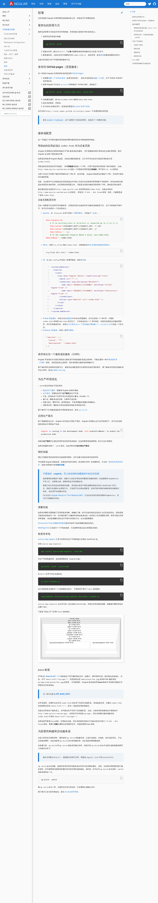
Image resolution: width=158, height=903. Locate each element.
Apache (46, 213)
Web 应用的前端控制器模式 (98, 245)
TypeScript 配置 (10, 50)
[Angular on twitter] (149, 4)
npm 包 (7, 46)
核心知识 (5, 20)
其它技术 (5, 25)
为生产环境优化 (137, 41)
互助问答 (16, 96)
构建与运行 (8, 58)
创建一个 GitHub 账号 (56, 78)
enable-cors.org (58, 370)
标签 (135, 60)
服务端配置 (136, 24)
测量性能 (137, 52)
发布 (6, 66)
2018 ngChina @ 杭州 (16, 92)
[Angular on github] (154, 4)
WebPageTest (44, 528)
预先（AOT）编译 (11, 54)
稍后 (102, 55)
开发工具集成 (9, 74)
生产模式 (46, 393)
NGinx (45, 245)
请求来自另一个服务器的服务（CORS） (144, 36)
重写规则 (78, 213)
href (54, 679)
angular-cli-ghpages (55, 120)
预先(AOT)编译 (49, 390)
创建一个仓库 (98, 78)
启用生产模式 (138, 45)
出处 (95, 213)
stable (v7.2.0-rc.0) (10, 114)
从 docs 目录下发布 (82, 106)
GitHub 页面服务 (49, 318)
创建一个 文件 (102, 324)
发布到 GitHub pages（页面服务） (144, 20)
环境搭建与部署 (8, 29)
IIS (44, 260)
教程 (4, 16)
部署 (133, 12)
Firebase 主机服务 (50, 330)
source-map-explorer (47, 539)
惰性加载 (137, 49)
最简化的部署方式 (138, 17)
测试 (6, 62)
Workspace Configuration (14, 42)
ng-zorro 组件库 (16, 104)
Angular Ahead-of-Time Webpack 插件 (67, 495)
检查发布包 (137, 56)
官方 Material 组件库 (16, 100)
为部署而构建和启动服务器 (141, 63)
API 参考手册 (7, 88)
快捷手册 (5, 83)
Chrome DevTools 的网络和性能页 (51, 523)
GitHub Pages (77, 73)
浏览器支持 (8, 70)
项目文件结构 (9, 38)
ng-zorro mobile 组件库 (16, 108)
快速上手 (6, 12)
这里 (84, 260)
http (40, 169)
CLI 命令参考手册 (10, 34)
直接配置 (68, 318)
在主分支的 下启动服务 (78, 324)
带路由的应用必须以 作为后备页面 (145, 29)
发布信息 (5, 79)
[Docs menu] (4, 4)
